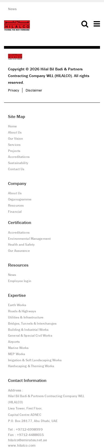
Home (12, 126)
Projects (14, 151)
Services (14, 144)
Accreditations (19, 156)
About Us (15, 132)
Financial (15, 211)
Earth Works (17, 305)
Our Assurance (19, 250)
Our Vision (15, 138)
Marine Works (18, 348)
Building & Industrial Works (28, 329)
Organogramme (20, 199)
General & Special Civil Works (30, 335)
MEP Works (16, 354)
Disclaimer (34, 90)
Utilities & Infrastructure (25, 317)
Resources (16, 205)
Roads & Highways (22, 311)
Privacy (13, 90)
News (12, 8)
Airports (14, 341)
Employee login (19, 281)
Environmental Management (29, 238)
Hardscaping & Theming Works (31, 366)
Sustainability (18, 163)
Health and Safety (21, 244)
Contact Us (16, 169)
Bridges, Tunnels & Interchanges (32, 323)
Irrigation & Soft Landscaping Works (35, 360)
